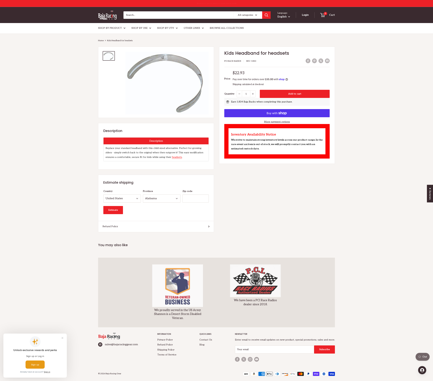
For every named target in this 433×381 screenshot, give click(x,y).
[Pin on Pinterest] (314, 60)
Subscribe (324, 349)
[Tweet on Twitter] (320, 60)
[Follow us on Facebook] (237, 359)
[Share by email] (327, 60)
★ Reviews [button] (430, 193)
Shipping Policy (165, 349)
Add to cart (294, 93)
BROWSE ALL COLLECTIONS (227, 28)
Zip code (187, 191)
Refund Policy (110, 226)
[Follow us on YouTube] (256, 359)
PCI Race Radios (232, 61)
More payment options (277, 121)
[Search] (266, 15)
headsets (177, 157)
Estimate (113, 210)
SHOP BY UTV (165, 28)
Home (101, 40)
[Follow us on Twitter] (243, 359)
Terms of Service (166, 354)
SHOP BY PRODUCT (110, 28)
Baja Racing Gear (113, 373)
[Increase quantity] (252, 94)
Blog (201, 344)
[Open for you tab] (422, 370)
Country (107, 191)
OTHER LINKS (192, 28)
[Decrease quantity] (239, 94)
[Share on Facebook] (308, 60)
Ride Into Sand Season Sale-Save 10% (216, 3)
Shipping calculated (242, 84)
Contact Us (205, 339)
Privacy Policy (165, 339)
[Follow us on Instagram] (250, 359)
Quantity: (229, 93)
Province (148, 191)
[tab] (156, 140)
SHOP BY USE (139, 28)
